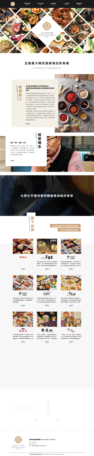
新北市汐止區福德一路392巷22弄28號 (38, 445)
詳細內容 (28, 123)
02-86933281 (34, 442)
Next (57, 399)
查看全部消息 (47, 431)
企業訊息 (53, 3)
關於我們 (27, 3)
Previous (36, 399)
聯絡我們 (79, 3)
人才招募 (66, 3)
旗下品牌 (40, 3)
